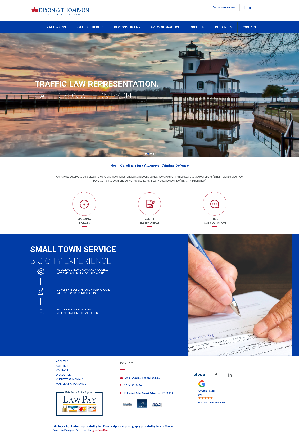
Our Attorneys (54, 27)
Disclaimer (63, 374)
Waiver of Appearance (71, 383)
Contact (250, 27)
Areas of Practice (165, 27)
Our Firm (62, 365)
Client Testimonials (69, 379)
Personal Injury (127, 27)
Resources (223, 27)
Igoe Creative (100, 430)
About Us (197, 27)
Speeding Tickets (90, 27)
